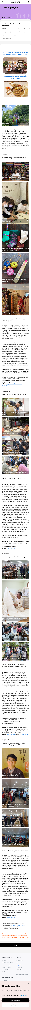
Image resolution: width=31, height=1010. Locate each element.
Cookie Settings (19, 967)
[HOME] (2, 17)
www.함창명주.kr (10, 734)
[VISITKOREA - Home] (15, 2)
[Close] (28, 984)
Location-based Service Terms (22, 972)
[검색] (28, 2)
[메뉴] (2, 2)
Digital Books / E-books (6, 967)
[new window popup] (15, 65)
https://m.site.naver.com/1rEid (18, 925)
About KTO (4, 980)
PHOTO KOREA (5, 969)
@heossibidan (25, 734)
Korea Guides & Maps (6, 965)
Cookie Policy (18, 969)
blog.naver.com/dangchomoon (14, 384)
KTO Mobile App (5, 960)
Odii (2, 971)
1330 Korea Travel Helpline (7, 962)
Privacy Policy (18, 965)
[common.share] (25, 28)
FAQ (17, 962)
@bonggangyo (11, 548)
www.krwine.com (10, 917)
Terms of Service (19, 960)
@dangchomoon (6, 385)
